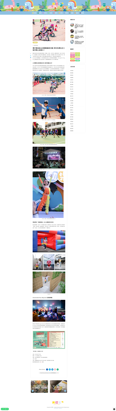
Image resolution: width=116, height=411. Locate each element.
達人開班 (71, 105)
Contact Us (60, 408)
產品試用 (71, 128)
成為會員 (62, 9)
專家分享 (71, 123)
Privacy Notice (56, 408)
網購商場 (57, 9)
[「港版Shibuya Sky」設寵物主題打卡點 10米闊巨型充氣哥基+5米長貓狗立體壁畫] (72, 25)
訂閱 (52, 9)
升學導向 (71, 121)
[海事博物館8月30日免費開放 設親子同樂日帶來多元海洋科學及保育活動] (72, 41)
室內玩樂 (71, 112)
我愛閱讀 (71, 130)
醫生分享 (71, 96)
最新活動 (72, 58)
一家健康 (71, 126)
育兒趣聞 (71, 100)
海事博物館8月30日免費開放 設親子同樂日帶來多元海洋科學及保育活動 (79, 42)
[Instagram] (81, 9)
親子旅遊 (71, 116)
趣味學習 (71, 119)
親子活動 (35, 42)
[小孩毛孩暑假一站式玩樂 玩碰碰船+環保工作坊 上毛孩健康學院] (72, 36)
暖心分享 (72, 60)
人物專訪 (71, 103)
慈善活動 (77, 53)
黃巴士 (48, 9)
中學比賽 (72, 53)
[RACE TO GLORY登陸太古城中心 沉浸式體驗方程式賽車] (72, 31)
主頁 (39, 9)
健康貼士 (71, 110)
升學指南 (71, 93)
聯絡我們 (67, 9)
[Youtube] (83, 9)
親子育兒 (71, 107)
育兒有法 (77, 58)
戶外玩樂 (71, 98)
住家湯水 (72, 56)
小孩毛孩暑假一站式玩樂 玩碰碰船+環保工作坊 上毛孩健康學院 (79, 37)
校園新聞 (71, 77)
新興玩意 (71, 75)
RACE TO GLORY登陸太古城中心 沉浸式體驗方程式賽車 (79, 32)
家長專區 (43, 9)
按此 (41, 362)
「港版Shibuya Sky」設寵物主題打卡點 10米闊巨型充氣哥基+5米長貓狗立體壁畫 (79, 26)
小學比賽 (77, 60)
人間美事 (71, 114)
